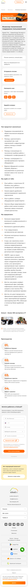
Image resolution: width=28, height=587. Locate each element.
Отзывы (14, 527)
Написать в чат (9, 114)
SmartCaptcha (14, 456)
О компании (14, 530)
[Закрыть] (26, 15)
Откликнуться (9, 80)
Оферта (14, 572)
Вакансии (14, 533)
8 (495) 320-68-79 (14, 496)
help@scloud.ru (14, 499)
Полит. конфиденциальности (14, 570)
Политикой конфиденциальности (10, 447)
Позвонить (19, 2)
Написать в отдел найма (14, 476)
